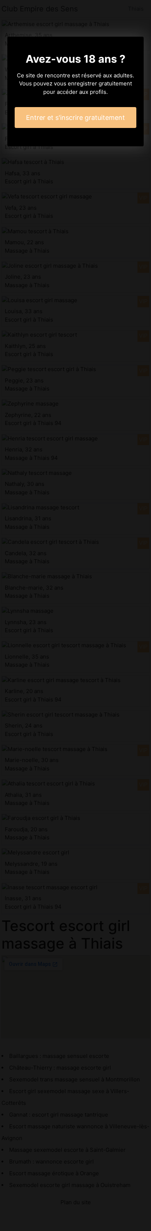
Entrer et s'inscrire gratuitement (75, 117)
